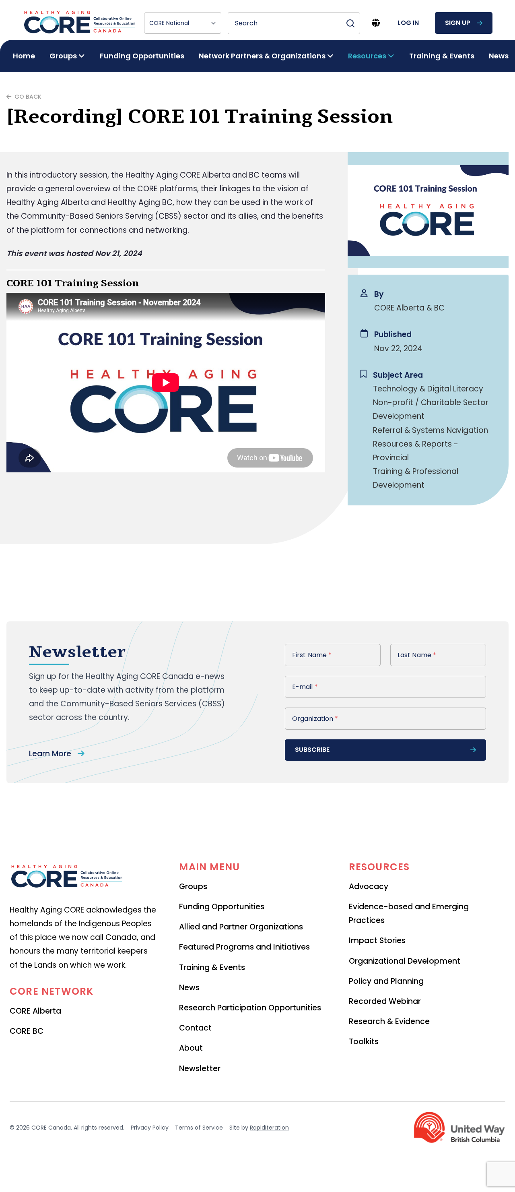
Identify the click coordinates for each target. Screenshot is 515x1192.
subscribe (312, 749)
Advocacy (368, 886)
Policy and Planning (386, 981)
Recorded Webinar (385, 1001)
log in (408, 22)
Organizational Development (404, 961)
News (499, 56)
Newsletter (199, 1068)
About (191, 1048)
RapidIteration (269, 1128)
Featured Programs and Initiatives (244, 947)
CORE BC (26, 1031)
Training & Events (441, 56)
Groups (193, 886)
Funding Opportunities (142, 56)
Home (24, 56)
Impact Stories (377, 940)
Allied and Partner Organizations (241, 926)
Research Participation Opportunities (250, 1007)
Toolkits (364, 1041)
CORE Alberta (35, 1011)
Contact (195, 1027)
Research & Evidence (389, 1021)
